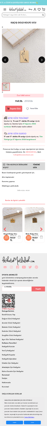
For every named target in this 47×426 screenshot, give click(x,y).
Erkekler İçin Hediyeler (10, 363)
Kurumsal (5, 387)
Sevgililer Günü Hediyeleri (11, 335)
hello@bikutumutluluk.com (23, 155)
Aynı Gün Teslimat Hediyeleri (12, 339)
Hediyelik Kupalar (8, 355)
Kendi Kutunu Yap (8, 315)
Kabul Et (14, 422)
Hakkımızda (6, 382)
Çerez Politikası (29, 417)
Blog (30, 9)
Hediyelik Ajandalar (9, 359)
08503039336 (31, 152)
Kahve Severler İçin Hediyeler (13, 371)
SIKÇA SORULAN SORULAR (12, 394)
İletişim (4, 378)
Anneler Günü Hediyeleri (11, 323)
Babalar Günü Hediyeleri (11, 327)
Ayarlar (32, 422)
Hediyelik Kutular (8, 346)
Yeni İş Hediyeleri (8, 351)
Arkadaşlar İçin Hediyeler (11, 367)
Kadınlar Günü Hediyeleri (11, 331)
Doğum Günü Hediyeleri (11, 319)
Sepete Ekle (15, 109)
